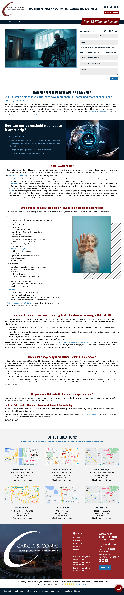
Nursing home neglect (19, 249)
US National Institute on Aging (18, 176)
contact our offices (92, 414)
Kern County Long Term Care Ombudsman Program (76, 342)
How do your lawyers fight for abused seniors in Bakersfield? (30, 150)
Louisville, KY (22, 507)
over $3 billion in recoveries (98, 111)
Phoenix (76, 550)
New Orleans (78, 543)
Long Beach (77, 537)
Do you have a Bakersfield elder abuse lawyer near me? (28, 153)
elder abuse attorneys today (27, 114)
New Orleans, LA (62, 469)
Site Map (77, 591)
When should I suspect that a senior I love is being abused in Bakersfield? (34, 140)
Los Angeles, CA (102, 469)
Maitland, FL (61, 507)
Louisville (76, 547)
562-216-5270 (104, 551)
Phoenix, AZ (102, 507)
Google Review (80, 584)
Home (7, 22)
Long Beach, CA (22, 469)
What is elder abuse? (15, 137)
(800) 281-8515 (111, 7)
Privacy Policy (68, 591)
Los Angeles (77, 540)
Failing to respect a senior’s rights (19, 303)
